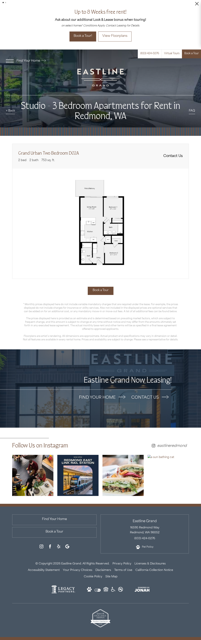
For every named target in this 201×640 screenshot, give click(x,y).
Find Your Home (28, 56)
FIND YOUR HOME (98, 393)
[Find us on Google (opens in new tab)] (67, 543)
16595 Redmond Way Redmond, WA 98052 (145, 526)
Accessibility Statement (44, 565)
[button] (3, 2)
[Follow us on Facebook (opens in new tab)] (50, 543)
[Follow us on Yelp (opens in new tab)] (59, 543)
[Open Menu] (10, 57)
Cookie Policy (93, 572)
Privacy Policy (121, 559)
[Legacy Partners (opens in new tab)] (63, 588)
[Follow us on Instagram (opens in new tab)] (41, 543)
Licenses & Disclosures (150, 559)
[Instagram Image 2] (78, 470)
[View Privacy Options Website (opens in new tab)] (97, 586)
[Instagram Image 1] (32, 470)
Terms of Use (123, 565)
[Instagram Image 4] (168, 452)
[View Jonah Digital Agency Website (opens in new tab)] (142, 586)
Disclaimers (103, 565)
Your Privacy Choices (77, 565)
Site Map (111, 572)
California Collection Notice (154, 565)
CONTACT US (145, 393)
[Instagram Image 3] (123, 470)
